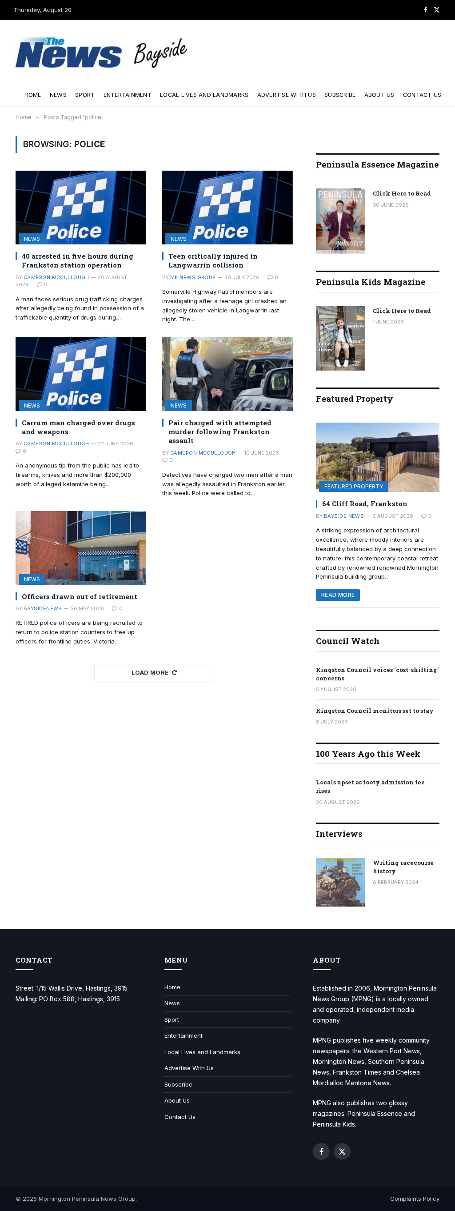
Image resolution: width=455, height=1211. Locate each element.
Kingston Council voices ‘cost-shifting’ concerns (377, 674)
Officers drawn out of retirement (79, 596)
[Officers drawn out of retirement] (81, 547)
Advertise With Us (286, 95)
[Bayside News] (102, 52)
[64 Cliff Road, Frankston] (377, 457)
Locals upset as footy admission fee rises (370, 786)
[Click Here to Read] (340, 221)
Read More (338, 595)
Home (32, 95)
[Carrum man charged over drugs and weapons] (81, 374)
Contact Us (422, 95)
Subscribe (339, 95)
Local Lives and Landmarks (204, 95)
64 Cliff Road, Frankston (364, 503)
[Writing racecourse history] (340, 882)
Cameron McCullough (56, 277)
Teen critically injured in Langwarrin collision (213, 260)
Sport (85, 95)
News (58, 95)
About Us (379, 95)
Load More (150, 672)
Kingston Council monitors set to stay (375, 711)
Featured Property (353, 486)
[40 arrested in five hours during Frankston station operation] (81, 207)
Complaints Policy (414, 1198)
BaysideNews (43, 608)
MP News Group (193, 277)
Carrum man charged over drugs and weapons (78, 427)
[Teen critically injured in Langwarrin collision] (227, 207)
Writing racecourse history (403, 867)
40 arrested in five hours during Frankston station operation (77, 260)
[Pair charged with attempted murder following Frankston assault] (227, 374)
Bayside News (344, 516)
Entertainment (128, 95)
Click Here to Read (402, 193)
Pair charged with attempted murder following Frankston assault (219, 431)
